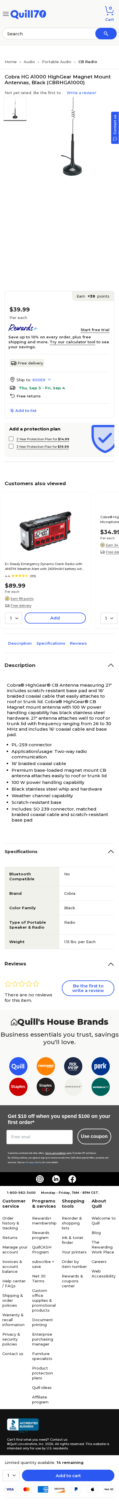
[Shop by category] (5, 13)
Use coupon (94, 1136)
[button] (106, 33)
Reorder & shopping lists (72, 1223)
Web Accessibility (104, 1273)
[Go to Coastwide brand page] (46, 1067)
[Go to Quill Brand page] (18, 1067)
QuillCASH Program (41, 1249)
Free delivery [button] (21, 606)
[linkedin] (56, 1179)
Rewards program (40, 1235)
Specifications (50, 643)
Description (20, 643)
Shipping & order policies (12, 1300)
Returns (10, 1237)
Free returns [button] (28, 396)
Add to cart (68, 1475)
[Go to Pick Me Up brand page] (73, 1067)
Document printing (42, 1322)
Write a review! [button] (81, 92)
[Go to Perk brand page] (100, 1067)
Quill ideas (42, 1387)
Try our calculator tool (72, 342)
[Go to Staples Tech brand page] (46, 1088)
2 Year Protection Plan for (42, 439)
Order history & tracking (10, 1223)
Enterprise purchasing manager (42, 1339)
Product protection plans (42, 1373)
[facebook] (72, 1179)
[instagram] (39, 1179)
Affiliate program (40, 1399)
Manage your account (14, 1249)
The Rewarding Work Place (103, 1247)
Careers (99, 1261)
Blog (96, 1232)
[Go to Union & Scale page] (73, 1088)
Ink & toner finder (72, 1240)
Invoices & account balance (12, 1266)
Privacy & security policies (11, 1339)
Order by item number (74, 1264)
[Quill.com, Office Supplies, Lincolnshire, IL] (23, 1425)
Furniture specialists (42, 1356)
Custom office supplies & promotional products (44, 1300)
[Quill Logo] (28, 13)
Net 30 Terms (39, 1278)
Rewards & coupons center (72, 1281)
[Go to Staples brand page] (18, 1088)
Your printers (74, 1252)
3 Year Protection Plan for (42, 447)
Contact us (12, 1353)
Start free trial (95, 329)
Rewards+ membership (44, 1220)
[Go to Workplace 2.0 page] (100, 1088)
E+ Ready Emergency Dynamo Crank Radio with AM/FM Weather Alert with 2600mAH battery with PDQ (44, 567)
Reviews (78, 643)
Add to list (25, 410)
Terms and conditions (55, 1153)
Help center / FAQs (14, 1283)
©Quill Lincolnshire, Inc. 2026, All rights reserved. (46, 1444)
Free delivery (30, 363)
